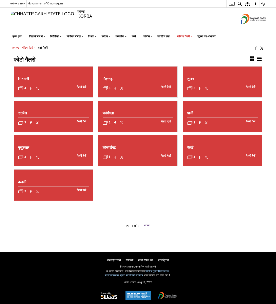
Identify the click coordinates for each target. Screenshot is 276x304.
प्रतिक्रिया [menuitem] (163, 260)
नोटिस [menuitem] (146, 36)
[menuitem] (231, 3)
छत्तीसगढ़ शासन (17, 3)
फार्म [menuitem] (134, 36)
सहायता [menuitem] (129, 260)
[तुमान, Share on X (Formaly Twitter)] (206, 88)
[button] (252, 59)
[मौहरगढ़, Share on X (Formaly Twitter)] (122, 88)
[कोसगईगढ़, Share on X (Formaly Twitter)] (122, 157)
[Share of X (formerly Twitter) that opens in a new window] (261, 48)
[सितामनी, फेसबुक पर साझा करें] (31, 88)
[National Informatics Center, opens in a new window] (138, 296)
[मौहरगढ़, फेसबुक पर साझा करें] (115, 88)
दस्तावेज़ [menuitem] (120, 36)
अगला (147, 225)
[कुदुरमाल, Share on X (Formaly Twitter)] (37, 157)
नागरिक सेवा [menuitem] (163, 36)
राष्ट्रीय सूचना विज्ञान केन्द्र (157, 271)
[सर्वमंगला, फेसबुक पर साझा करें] (115, 123)
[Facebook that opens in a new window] (255, 48)
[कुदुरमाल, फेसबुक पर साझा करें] (31, 157)
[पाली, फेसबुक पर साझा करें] (200, 123)
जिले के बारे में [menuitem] (36, 36)
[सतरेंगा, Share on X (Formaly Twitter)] (37, 123)
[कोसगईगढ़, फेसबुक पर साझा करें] (115, 157)
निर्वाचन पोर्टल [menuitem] (74, 36)
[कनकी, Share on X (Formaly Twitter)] (37, 191)
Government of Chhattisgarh (45, 3)
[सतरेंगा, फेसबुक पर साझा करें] (31, 123)
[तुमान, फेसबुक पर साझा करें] (200, 88)
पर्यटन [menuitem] (105, 36)
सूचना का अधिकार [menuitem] (206, 36)
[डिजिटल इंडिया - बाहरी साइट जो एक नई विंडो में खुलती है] (248, 27)
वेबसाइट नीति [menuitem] (114, 260)
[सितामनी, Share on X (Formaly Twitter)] (37, 88)
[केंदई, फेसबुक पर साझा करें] (200, 157)
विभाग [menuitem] (91, 36)
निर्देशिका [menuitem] (54, 36)
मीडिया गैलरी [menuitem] (183, 36)
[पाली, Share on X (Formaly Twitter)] (206, 123)
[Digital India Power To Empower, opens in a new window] (167, 296)
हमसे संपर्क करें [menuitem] (145, 260)
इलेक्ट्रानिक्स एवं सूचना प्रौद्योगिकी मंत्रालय (124, 275)
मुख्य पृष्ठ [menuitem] (17, 36)
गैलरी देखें (81, 87)
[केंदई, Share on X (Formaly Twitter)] (206, 157)
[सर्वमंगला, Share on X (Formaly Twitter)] (122, 123)
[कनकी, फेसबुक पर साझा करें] (31, 191)
